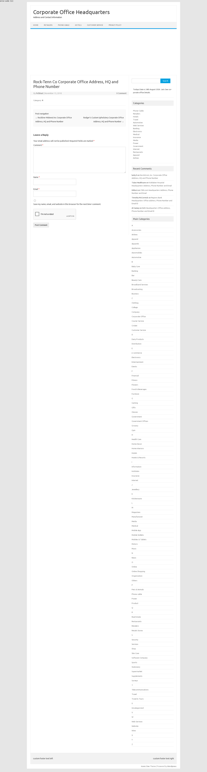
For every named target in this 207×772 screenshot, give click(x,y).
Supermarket (137, 671)
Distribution (136, 344)
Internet (136, 149)
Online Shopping (138, 571)
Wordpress (171, 766)
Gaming (135, 403)
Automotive (138, 123)
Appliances (136, 248)
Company (135, 312)
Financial (135, 376)
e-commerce (137, 353)
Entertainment (137, 362)
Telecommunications (140, 690)
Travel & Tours (138, 699)
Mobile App (136, 530)
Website (135, 726)
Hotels (78, 25)
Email (36, 189)
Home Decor (137, 444)
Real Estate (136, 617)
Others (134, 580)
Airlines (136, 158)
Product (135, 603)
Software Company (139, 658)
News (134, 558)
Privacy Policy (115, 25)
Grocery (135, 426)
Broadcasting (137, 289)
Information (136, 467)
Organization (137, 576)
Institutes (135, 471)
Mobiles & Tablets (139, 539)
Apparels (135, 244)
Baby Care (136, 266)
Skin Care (135, 653)
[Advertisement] (103, 52)
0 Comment (121, 93)
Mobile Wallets (138, 535)
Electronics (137, 131)
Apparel (136, 155)
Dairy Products (138, 339)
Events (134, 366)
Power (135, 143)
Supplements (137, 676)
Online (134, 567)
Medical (136, 134)
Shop (134, 649)
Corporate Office (139, 316)
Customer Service (95, 25)
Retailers (48, 25)
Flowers (135, 385)
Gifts (134, 407)
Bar (133, 275)
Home (35, 25)
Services (135, 644)
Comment (38, 145)
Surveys (135, 681)
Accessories (136, 230)
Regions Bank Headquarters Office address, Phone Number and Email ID (152, 200)
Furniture (135, 394)
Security (135, 640)
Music (134, 549)
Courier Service (138, 321)
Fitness (134, 380)
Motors (135, 544)
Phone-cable (63, 25)
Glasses (135, 412)
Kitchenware (137, 499)
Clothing (135, 303)
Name (36, 177)
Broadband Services (140, 285)
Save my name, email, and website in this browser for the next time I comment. (67, 204)
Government (138, 146)
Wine (134, 731)
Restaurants (138, 152)
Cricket (134, 326)
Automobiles (137, 253)
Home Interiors (138, 448)
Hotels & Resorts (138, 458)
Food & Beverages (139, 389)
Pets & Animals (138, 589)
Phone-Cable (138, 111)
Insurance (137, 137)
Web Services (138, 125)
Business (135, 294)
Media (135, 140)
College (135, 307)
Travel (135, 120)
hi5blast (39, 93)
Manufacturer (137, 517)
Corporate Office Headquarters (71, 12)
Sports (134, 662)
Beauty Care (137, 280)
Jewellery (135, 489)
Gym (133, 430)
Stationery (136, 667)
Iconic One (145, 766)
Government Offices (140, 421)
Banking (136, 128)
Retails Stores (137, 630)
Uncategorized (138, 708)
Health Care (136, 439)
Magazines (136, 512)
